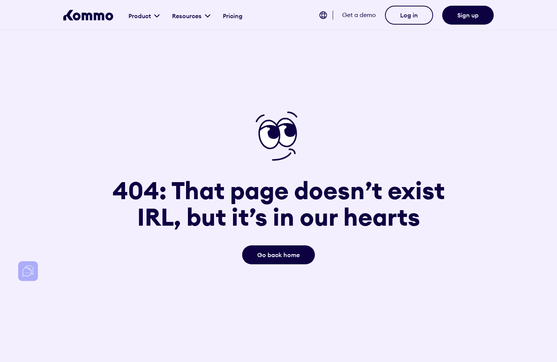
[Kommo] (88, 15)
